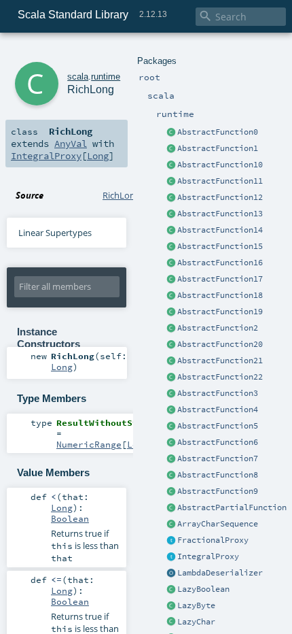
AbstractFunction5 (217, 426)
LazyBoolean (203, 589)
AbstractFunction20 (220, 344)
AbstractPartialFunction (232, 507)
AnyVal (70, 143)
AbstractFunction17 (220, 279)
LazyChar (196, 622)
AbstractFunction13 (220, 213)
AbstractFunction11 (220, 181)
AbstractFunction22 (220, 377)
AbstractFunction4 (217, 409)
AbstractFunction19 (220, 311)
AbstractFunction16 (220, 262)
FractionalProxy (213, 540)
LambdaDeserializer (220, 573)
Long (98, 156)
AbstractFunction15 (220, 246)
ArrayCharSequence (217, 524)
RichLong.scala (132, 195)
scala (77, 76)
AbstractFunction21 (220, 360)
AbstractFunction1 (217, 148)
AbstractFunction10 (220, 164)
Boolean (70, 518)
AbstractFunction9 (217, 491)
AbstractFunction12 (220, 197)
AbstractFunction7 (217, 458)
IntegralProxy (208, 556)
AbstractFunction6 (217, 442)
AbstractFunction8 (217, 475)
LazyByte (196, 605)
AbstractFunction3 (217, 393)
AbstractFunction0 (217, 132)
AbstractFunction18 (220, 295)
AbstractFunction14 (220, 230)
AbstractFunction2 (217, 328)
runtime (105, 76)
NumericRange (89, 444)
